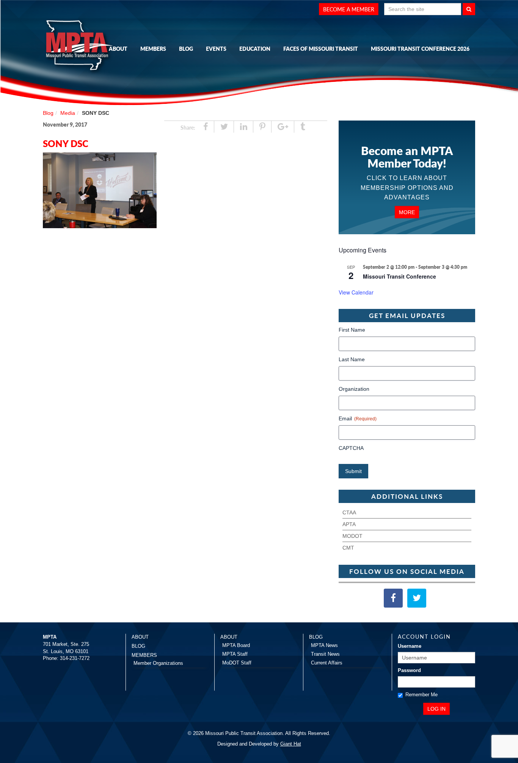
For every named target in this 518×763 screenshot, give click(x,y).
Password (409, 670)
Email (358, 418)
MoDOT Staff (236, 663)
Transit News (325, 654)
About (118, 48)
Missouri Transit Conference (399, 276)
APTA (349, 524)
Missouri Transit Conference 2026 (420, 48)
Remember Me (421, 694)
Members (153, 48)
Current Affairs (326, 663)
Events (216, 48)
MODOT (352, 536)
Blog (186, 48)
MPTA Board (236, 645)
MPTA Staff (235, 654)
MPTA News (324, 645)
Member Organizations (158, 663)
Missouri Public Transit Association (81, 46)
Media (67, 113)
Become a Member (348, 9)
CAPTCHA (351, 448)
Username (409, 646)
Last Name (352, 359)
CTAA (349, 512)
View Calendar (356, 292)
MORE (407, 212)
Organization (354, 389)
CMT (348, 548)
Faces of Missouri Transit (320, 48)
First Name (352, 330)
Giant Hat (290, 744)
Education (254, 48)
